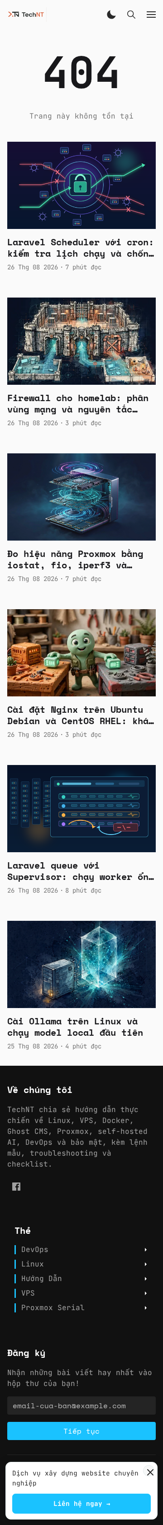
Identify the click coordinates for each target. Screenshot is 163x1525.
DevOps (34, 1249)
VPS (28, 1293)
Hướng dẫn (41, 1278)
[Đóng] (148, 1470)
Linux (32, 1264)
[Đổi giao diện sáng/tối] (111, 14)
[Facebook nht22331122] (16, 1186)
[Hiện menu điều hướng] (151, 14)
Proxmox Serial (53, 1307)
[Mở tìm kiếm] (131, 14)
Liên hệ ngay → (81, 1503)
